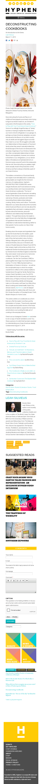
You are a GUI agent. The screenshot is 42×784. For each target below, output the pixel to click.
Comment (9, 577)
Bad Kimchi (19, 288)
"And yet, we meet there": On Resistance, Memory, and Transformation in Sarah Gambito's (20, 352)
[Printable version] (17, 41)
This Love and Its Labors (17, 360)
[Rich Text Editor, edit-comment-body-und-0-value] (21, 586)
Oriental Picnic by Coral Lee (17, 346)
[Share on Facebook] (6, 41)
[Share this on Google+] (12, 41)
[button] (8, 580)
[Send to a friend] (14, 41)
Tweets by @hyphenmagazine (14, 699)
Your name (9, 555)
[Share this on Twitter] (9, 41)
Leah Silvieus (16, 397)
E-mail (8, 561)
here (28, 316)
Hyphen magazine (21, 732)
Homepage (9, 571)
